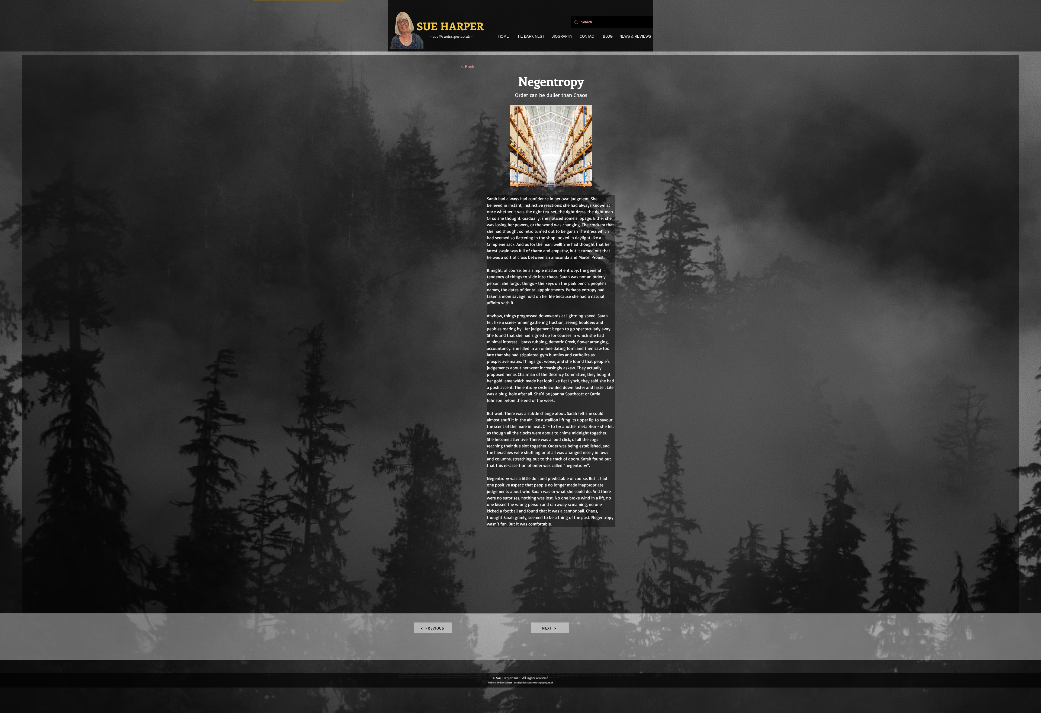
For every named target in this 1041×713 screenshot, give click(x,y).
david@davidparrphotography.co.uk (533, 682)
